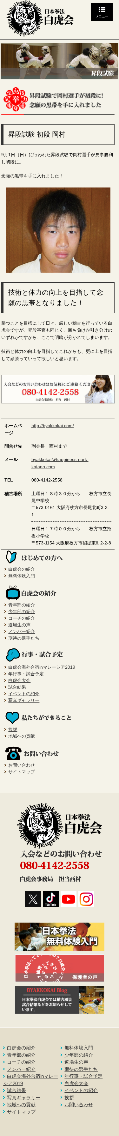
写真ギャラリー (23, 700)
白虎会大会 (19, 680)
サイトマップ (21, 771)
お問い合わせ (21, 765)
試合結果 (17, 687)
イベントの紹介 (23, 693)
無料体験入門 (21, 575)
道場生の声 (19, 624)
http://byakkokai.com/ (52, 425)
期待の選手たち (23, 638)
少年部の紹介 (21, 611)
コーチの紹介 (21, 618)
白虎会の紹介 (21, 569)
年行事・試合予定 (26, 673)
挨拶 (12, 729)
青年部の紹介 (21, 604)
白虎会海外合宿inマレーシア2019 (41, 667)
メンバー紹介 (21, 631)
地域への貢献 (21, 736)
